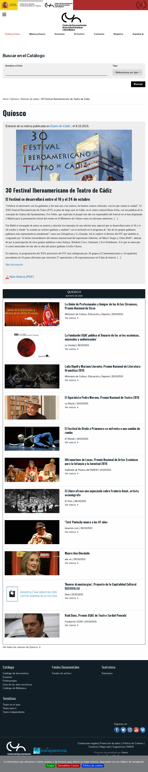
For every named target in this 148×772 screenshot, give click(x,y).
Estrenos (7, 677)
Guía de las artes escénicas (17, 684)
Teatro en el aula (11, 704)
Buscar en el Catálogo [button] (24, 56)
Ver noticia (70, 318)
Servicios (60, 34)
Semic (124, 752)
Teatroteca (108, 667)
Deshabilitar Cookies (68, 765)
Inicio (5, 99)
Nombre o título (13, 66)
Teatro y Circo (12, 34)
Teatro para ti (9, 708)
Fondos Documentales (65, 667)
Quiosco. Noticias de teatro (24, 99)
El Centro (79, 34)
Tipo (114, 66)
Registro (118, 34)
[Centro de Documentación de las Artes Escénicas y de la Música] (74, 21)
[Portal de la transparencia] (50, 750)
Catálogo (8, 667)
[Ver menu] (4, 14)
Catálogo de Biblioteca (14, 688)
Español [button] (137, 34)
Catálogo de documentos (16, 673)
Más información (14, 264)
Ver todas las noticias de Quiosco (20, 647)
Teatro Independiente (14, 712)
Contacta (99, 34)
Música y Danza (37, 34)
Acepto (50, 765)
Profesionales (10, 680)
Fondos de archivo (61, 673)
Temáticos (9, 698)
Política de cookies (93, 765)
